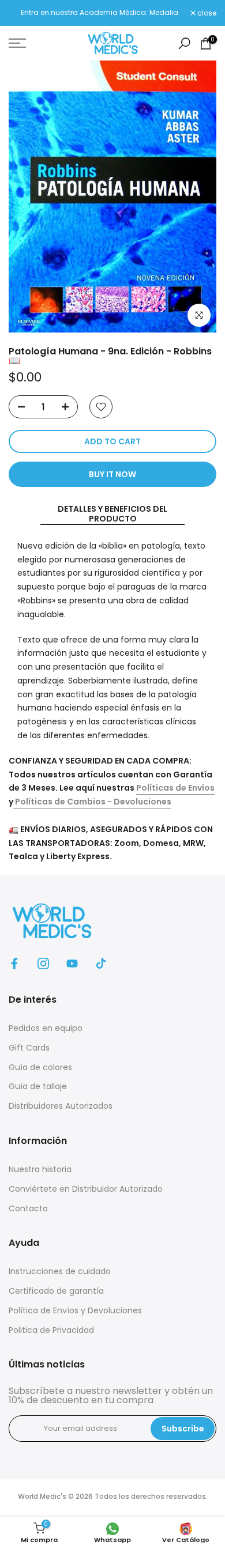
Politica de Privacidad (51, 1330)
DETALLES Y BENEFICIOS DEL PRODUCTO (112, 514)
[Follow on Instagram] (43, 963)
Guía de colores (40, 1067)
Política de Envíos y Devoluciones (75, 1310)
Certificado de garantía (56, 1291)
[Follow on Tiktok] (101, 963)
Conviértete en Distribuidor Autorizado (86, 1189)
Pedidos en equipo (45, 1028)
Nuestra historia (40, 1169)
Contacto (28, 1208)
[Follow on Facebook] (14, 963)
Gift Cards (29, 1047)
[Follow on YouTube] (72, 963)
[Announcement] (99, 12)
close (206, 13)
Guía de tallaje (38, 1086)
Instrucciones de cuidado (60, 1271)
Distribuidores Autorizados (60, 1106)
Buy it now (112, 474)
